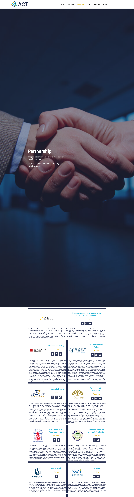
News (88, 4)
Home (62, 4)
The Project (70, 4)
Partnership (80, 4)
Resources (97, 4)
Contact (105, 4)
